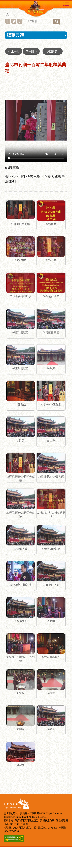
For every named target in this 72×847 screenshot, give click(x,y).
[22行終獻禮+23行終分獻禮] (51, 499)
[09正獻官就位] (20, 355)
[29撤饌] (51, 607)
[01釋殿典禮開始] (20, 210)
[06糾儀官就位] (51, 283)
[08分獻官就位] (51, 319)
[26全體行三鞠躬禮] (20, 571)
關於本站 (8, 820)
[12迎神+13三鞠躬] (51, 391)
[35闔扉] (20, 715)
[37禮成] (20, 752)
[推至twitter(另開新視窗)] (13, 22)
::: (4, 50)
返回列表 (52, 51)
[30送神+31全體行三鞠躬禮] (20, 643)
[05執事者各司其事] (20, 283)
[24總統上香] (20, 535)
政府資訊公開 (12, 824)
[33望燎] (20, 679)
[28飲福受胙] (20, 607)
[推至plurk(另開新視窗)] (19, 22)
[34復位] (51, 679)
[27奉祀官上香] (51, 571)
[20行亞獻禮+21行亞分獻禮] (20, 499)
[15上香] (51, 427)
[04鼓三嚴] (51, 246)
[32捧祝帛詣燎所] (51, 643)
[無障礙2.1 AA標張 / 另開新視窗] (14, 841)
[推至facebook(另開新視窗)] (7, 22)
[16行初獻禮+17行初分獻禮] (20, 463)
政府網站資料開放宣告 (26, 820)
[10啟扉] (51, 355)
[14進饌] (20, 427)
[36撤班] (51, 715)
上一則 (13, 51)
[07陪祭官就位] (20, 319)
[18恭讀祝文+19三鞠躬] (51, 463)
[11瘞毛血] (20, 391)
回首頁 (24, 824)
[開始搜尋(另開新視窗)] (56, 21)
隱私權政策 (62, 820)
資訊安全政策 (47, 820)
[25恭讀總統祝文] (51, 535)
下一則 (31, 51)
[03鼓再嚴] (20, 246)
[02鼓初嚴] (51, 210)
